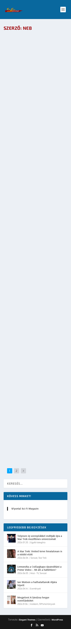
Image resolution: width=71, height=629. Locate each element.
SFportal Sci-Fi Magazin (25, 508)
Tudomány (42, 74)
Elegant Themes (27, 619)
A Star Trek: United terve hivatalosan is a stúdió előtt (39, 553)
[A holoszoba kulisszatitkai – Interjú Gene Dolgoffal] (36, 46)
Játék (30, 249)
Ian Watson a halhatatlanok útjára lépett (37, 584)
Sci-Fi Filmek (39, 426)
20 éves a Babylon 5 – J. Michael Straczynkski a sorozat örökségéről (35, 155)
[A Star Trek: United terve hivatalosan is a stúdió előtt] (11, 553)
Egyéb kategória (37, 542)
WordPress (57, 619)
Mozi (30, 426)
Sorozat (34, 558)
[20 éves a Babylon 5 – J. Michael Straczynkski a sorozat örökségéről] (36, 129)
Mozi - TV (34, 573)
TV (30, 162)
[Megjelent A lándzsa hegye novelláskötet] (11, 599)
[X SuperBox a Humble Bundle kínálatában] (36, 304)
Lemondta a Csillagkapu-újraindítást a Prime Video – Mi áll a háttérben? (39, 568)
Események (35, 588)
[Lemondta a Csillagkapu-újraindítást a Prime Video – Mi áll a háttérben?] (11, 569)
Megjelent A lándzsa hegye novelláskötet (33, 599)
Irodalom (34, 604)
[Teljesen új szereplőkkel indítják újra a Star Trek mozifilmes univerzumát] (11, 538)
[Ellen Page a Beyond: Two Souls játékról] (36, 217)
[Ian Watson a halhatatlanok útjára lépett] (11, 584)
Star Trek (33, 74)
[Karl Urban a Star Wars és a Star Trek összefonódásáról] (36, 393)
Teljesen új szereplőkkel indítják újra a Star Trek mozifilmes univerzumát (39, 537)
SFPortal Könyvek (47, 604)
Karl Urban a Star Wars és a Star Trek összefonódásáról (32, 419)
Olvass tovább (19, 99)
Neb (13, 74)
